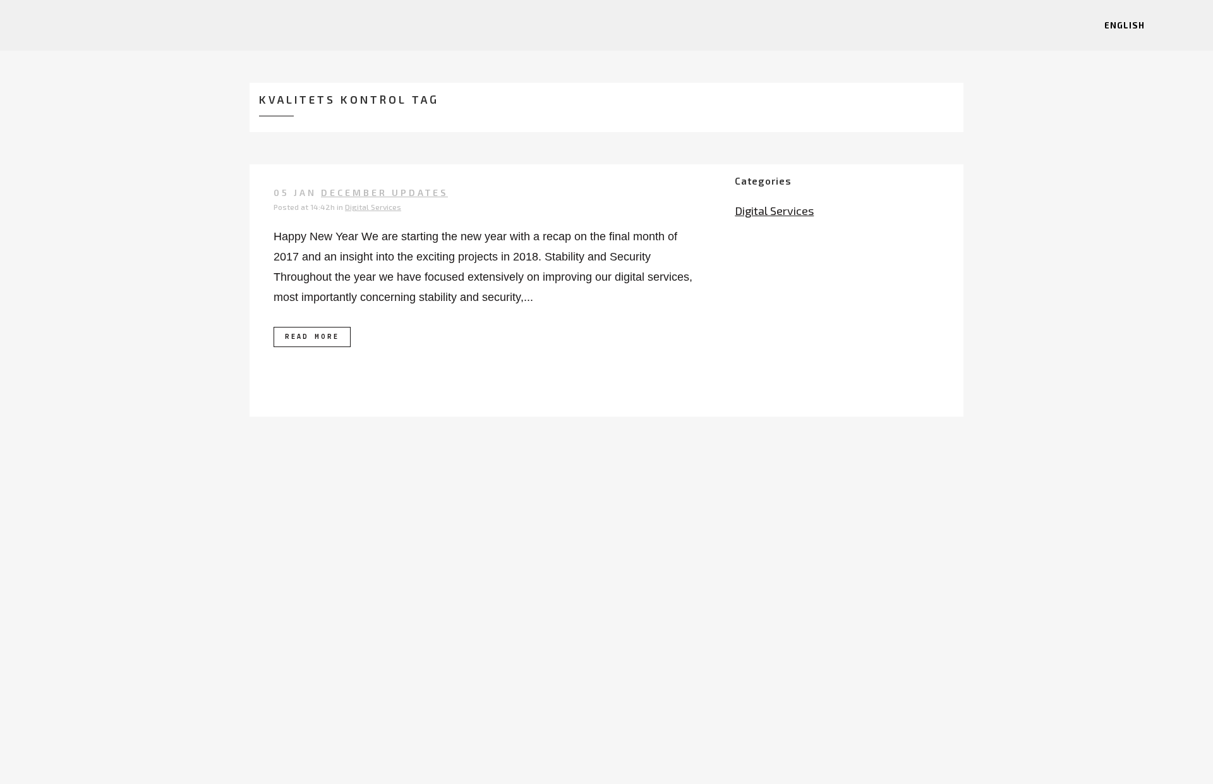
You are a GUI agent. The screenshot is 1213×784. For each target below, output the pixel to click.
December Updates (384, 192)
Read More (312, 337)
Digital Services (373, 206)
